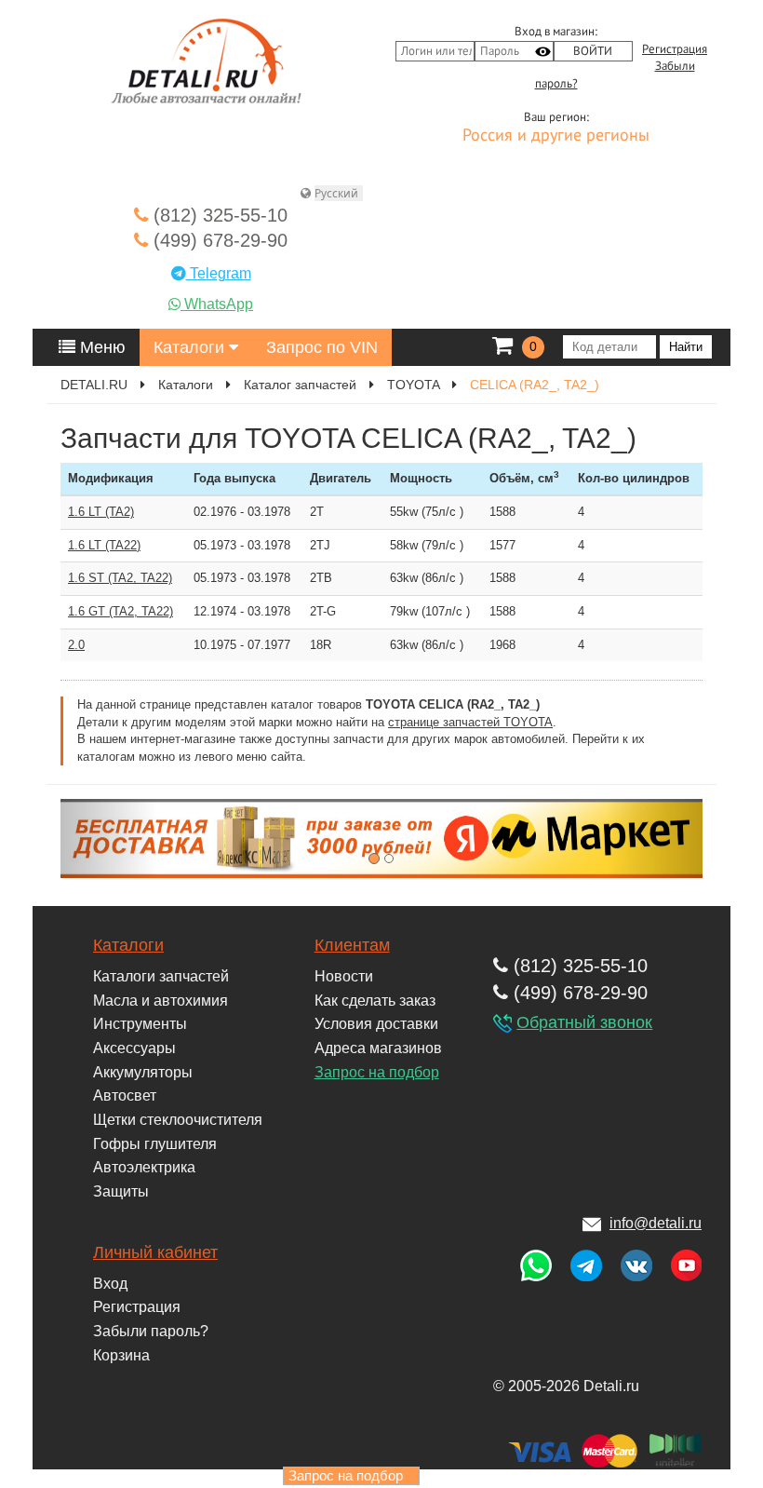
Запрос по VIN (322, 347)
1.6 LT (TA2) (101, 512)
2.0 (76, 645)
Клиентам (352, 945)
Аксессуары (134, 1048)
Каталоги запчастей (161, 976)
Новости (344, 976)
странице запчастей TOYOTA (470, 722)
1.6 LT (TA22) (104, 545)
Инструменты (140, 1024)
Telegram (218, 273)
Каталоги (191, 347)
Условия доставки (376, 1024)
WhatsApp (217, 304)
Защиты (121, 1191)
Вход (110, 1284)
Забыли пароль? (150, 1331)
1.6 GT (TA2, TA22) (120, 611)
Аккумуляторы (143, 1072)
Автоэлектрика (144, 1167)
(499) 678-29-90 (218, 240)
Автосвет (124, 1095)
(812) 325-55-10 (218, 215)
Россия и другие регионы (555, 136)
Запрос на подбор (377, 1072)
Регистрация (674, 49)
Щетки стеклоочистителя (177, 1120)
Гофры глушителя (155, 1144)
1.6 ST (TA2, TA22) (120, 578)
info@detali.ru (655, 1223)
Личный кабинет (155, 1252)
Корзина (121, 1355)
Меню (100, 347)
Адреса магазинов (378, 1048)
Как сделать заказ (375, 1000)
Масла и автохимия (160, 1000)
